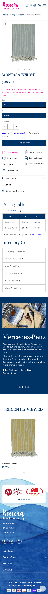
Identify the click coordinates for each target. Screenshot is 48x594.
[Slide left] (18, 69)
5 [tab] (29, 499)
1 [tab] (20, 387)
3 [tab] (25, 387)
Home (5, 15)
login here (36, 234)
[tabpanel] (24, 442)
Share (10, 164)
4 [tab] (28, 387)
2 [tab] (22, 387)
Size (3, 111)
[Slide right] (29, 69)
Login (4, 133)
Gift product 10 (17, 15)
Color (4, 100)
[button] (44, 5)
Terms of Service (32, 585)
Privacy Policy (15, 585)
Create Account (17, 133)
